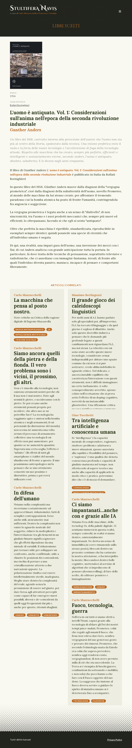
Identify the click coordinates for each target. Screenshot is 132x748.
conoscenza (81, 487)
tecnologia (80, 701)
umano (19, 615)
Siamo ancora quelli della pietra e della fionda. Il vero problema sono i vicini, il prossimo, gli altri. (37, 367)
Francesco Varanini (47, 13)
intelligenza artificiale (30, 334)
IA (49, 329)
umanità (33, 615)
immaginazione (82, 587)
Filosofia (98, 701)
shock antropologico (29, 329)
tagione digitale (25, 340)
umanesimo (50, 615)
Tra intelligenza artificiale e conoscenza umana (94, 426)
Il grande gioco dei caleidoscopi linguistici (93, 306)
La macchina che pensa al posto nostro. (33, 306)
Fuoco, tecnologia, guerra (92, 608)
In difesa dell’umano (26, 496)
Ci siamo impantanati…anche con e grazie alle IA (95, 510)
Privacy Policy (114, 739)
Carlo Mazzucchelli (27, 13)
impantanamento (84, 592)
